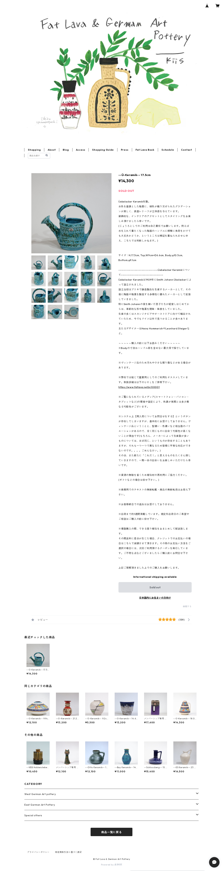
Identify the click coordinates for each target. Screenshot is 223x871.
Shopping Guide (103, 149)
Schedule (168, 149)
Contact (186, 149)
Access (80, 149)
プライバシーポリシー (38, 852)
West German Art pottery (40, 794)
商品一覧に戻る (111, 832)
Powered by (107, 864)
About (52, 149)
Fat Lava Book (145, 149)
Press (124, 149)
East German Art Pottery (39, 804)
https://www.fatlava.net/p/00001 (139, 387)
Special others (33, 815)
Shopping (34, 149)
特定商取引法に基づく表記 (68, 852)
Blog (66, 149)
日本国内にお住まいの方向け (155, 597)
